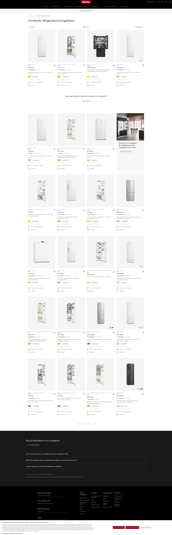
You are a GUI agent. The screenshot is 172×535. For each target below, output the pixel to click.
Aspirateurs (67, 6)
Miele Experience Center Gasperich (45, 503)
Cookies (21, 533)
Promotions (93, 502)
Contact (81, 513)
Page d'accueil (31, 15)
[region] (86, 527)
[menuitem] (46, 6)
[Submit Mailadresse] (66, 511)
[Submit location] (66, 495)
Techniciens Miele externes (118, 499)
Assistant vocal (106, 500)
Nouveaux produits (95, 504)
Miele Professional (118, 496)
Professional (124, 6)
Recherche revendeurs (44, 493)
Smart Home (95, 6)
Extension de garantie (95, 507)
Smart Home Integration (105, 504)
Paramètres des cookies (145, 527)
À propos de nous (83, 497)
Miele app (105, 498)
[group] (41, 58)
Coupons (93, 499)
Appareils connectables (108, 507)
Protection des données (14, 533)
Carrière (81, 506)
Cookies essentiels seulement (132, 527)
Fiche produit (35, 76)
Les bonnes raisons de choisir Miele (96, 497)
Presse (81, 508)
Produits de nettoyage (81, 6)
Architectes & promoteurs (117, 505)
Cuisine (46, 6)
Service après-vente (111, 6)
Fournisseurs (82, 511)
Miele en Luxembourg (84, 500)
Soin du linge (55, 6)
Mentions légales (5, 533)
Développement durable (83, 503)
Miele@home (106, 496)
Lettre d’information (43, 509)
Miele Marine (117, 502)
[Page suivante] (95, 424)
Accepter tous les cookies (119, 527)
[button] (140, 60)
